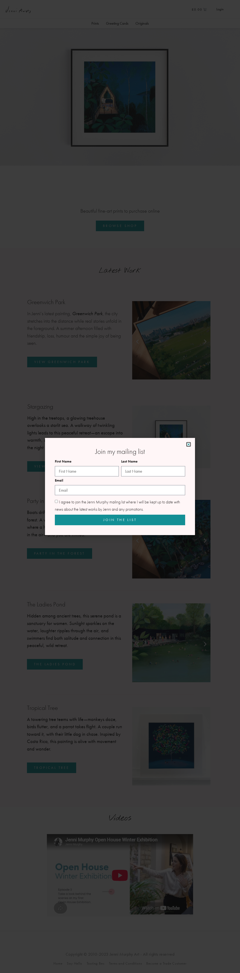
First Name (63, 462)
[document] (120, 486)
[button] (188, 444)
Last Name (129, 462)
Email (59, 481)
